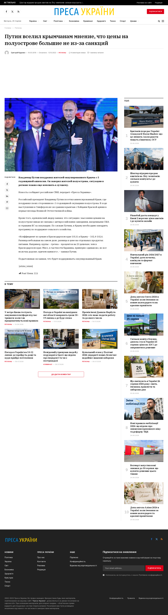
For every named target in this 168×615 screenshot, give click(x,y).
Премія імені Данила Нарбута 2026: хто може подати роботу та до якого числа (99, 315)
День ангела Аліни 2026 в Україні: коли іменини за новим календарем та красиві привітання (144, 511)
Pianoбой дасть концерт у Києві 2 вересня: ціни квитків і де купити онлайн (146, 218)
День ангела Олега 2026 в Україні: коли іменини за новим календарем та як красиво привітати (144, 301)
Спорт (123, 21)
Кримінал (88, 21)
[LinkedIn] (7, 196)
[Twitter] (7, 190)
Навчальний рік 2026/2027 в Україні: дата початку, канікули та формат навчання (146, 258)
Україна (33, 21)
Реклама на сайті (144, 3)
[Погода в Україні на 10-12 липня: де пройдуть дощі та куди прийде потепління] (22, 339)
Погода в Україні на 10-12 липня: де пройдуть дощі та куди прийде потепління (20, 355)
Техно (113, 21)
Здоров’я (101, 21)
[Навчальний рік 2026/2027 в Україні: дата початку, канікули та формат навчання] (143, 240)
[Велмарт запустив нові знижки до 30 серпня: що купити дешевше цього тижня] (143, 451)
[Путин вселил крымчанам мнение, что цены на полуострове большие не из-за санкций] (61, 134)
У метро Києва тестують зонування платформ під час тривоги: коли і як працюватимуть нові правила (21, 316)
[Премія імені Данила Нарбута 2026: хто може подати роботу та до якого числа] (99, 299)
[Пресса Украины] (84, 11)
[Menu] (163, 21)
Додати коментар (61, 374)
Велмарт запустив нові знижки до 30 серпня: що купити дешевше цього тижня (144, 469)
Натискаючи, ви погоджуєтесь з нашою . (133, 575)
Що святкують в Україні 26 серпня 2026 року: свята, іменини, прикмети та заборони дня (145, 385)
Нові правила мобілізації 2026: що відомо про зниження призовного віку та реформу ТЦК (145, 427)
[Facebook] (7, 184)
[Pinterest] (7, 202)
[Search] (159, 21)
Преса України (39, 601)
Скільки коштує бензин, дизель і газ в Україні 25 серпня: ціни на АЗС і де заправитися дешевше (143, 343)
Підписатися (155, 11)
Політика (58, 21)
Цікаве (133, 21)
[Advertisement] (84, 74)
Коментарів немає (78, 53)
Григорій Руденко (18, 53)
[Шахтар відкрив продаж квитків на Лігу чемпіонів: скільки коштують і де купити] (143, 159)
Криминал (47, 364)
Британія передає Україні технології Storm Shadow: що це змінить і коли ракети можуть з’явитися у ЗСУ (146, 135)
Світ (45, 21)
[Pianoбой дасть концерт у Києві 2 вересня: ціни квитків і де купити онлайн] (143, 201)
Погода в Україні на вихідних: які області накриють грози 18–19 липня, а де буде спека (61, 315)
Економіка (74, 21)
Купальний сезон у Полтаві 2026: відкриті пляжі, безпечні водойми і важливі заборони (99, 355)
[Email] (7, 208)
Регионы (62, 53)
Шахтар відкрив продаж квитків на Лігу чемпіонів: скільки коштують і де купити (52, 3)
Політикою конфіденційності (150, 575)
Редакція (158, 3)
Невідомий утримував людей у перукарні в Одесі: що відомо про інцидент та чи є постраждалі (60, 356)
